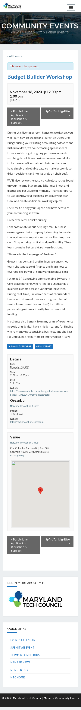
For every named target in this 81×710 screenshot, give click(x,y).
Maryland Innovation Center (24, 406)
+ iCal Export (43, 346)
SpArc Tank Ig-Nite (57, 113)
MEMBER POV (19, 670)
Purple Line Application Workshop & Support (19, 116)
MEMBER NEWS (20, 662)
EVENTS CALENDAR (22, 640)
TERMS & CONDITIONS (25, 655)
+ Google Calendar (20, 346)
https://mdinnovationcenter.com (27, 422)
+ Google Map (17, 455)
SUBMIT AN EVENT (22, 647)
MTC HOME (17, 677)
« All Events (14, 56)
